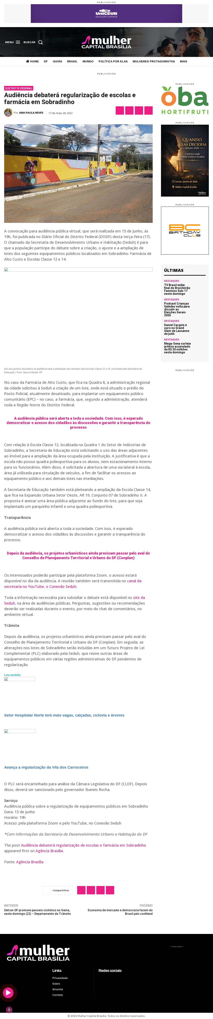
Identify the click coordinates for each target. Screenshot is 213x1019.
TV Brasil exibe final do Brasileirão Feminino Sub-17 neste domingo (177, 289)
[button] (34, 42)
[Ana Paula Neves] (9, 112)
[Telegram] (148, 110)
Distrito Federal (18, 88)
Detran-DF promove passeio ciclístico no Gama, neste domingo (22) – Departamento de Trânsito (37, 912)
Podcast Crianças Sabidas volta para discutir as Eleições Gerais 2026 (177, 309)
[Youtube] (205, 42)
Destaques (171, 281)
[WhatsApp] (139, 110)
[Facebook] (186, 42)
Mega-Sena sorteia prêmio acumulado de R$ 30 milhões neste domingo (177, 348)
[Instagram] (192, 42)
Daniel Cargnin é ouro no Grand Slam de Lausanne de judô (176, 329)
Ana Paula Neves (31, 112)
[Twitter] (199, 42)
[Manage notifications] (9, 1009)
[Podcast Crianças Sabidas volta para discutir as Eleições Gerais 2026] (199, 304)
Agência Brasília (49, 850)
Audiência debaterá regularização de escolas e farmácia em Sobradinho (83, 845)
